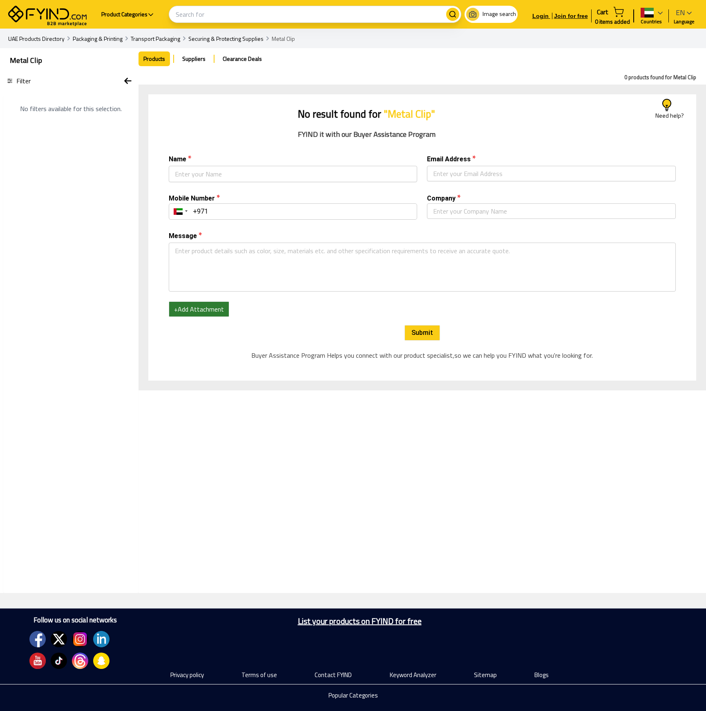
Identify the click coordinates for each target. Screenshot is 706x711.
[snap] (101, 661)
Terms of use (259, 675)
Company (441, 198)
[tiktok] (59, 661)
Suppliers (194, 58)
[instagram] (80, 639)
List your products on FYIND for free (360, 621)
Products (154, 58)
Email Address (449, 159)
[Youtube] (37, 661)
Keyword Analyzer (413, 675)
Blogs (541, 675)
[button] (179, 211)
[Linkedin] (101, 639)
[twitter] (59, 639)
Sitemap (485, 675)
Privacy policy (187, 675)
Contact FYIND (333, 675)
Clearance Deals (242, 58)
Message (183, 236)
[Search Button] (452, 14)
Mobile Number (192, 198)
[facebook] (37, 639)
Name (177, 159)
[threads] (80, 661)
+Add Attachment (199, 309)
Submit (422, 333)
